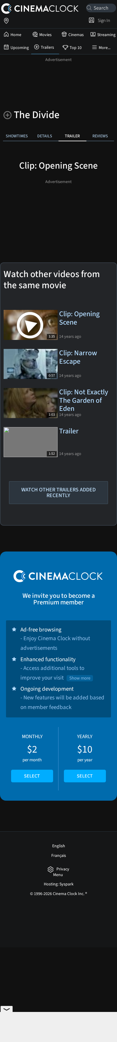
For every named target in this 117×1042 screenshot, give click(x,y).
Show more (79, 678)
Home (15, 35)
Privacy (62, 869)
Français (58, 855)
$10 (85, 756)
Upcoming (19, 48)
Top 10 (76, 48)
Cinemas (76, 35)
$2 (32, 756)
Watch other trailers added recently (58, 492)
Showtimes (17, 136)
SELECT (32, 776)
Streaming (106, 35)
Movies (45, 35)
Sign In (103, 20)
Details (44, 136)
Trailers (47, 47)
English (58, 846)
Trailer (72, 136)
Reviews (100, 136)
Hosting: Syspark (59, 884)
